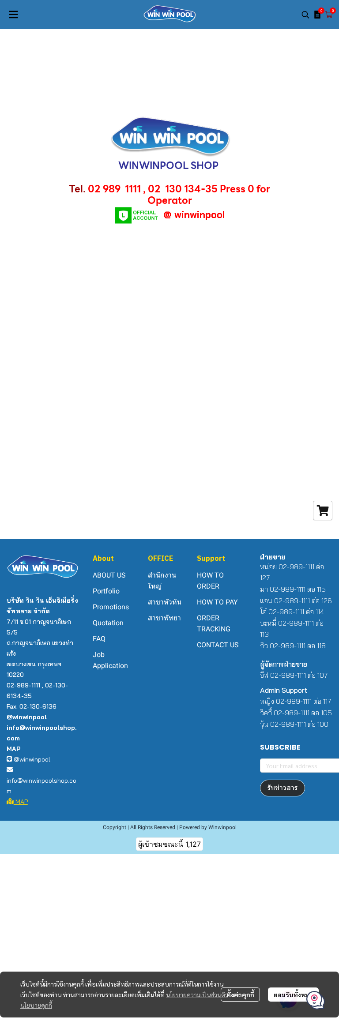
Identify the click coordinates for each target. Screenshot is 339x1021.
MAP (21, 802)
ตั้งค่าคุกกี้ (240, 994)
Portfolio (106, 591)
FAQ (99, 638)
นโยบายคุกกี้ (36, 1005)
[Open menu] (13, 14)
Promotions (111, 607)
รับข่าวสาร (282, 788)
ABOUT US (109, 575)
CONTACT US (218, 645)
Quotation (108, 623)
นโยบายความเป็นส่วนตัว (197, 994)
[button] (305, 14)
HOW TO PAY (217, 602)
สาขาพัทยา (164, 618)
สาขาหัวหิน (164, 602)
